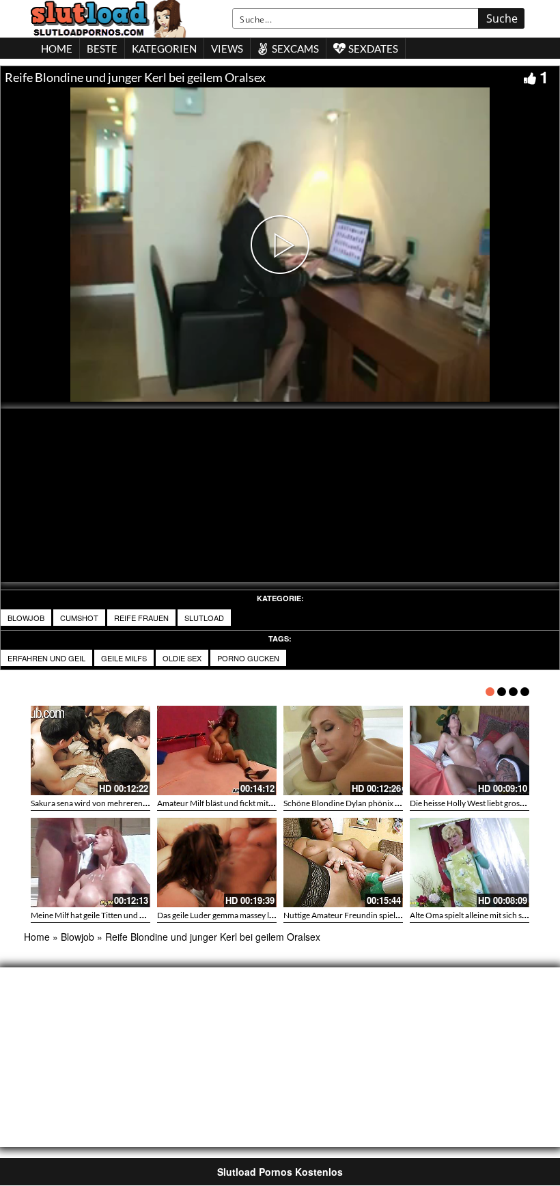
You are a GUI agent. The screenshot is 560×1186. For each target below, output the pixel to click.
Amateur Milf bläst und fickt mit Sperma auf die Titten (251, 803)
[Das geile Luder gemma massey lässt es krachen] (217, 862)
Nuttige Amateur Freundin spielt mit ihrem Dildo (369, 915)
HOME (56, 48)
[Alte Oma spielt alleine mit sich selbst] (469, 862)
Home (37, 936)
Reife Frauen (141, 617)
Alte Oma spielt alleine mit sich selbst (474, 915)
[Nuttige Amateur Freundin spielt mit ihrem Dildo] (343, 862)
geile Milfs (124, 657)
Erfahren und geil (46, 657)
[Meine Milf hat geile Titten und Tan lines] (90, 862)
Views (227, 48)
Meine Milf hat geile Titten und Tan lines (100, 915)
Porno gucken (248, 657)
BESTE (102, 48)
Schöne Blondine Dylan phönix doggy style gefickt (371, 803)
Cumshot (79, 617)
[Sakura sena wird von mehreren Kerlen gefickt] (90, 750)
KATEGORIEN (164, 48)
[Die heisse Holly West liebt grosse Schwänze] (469, 750)
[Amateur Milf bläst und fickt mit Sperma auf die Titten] (217, 750)
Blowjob (26, 617)
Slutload (204, 617)
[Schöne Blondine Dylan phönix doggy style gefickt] (343, 750)
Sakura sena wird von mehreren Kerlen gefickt (112, 803)
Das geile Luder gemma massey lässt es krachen (239, 915)
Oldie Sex (182, 657)
